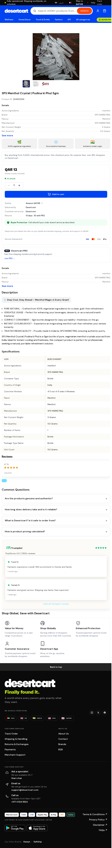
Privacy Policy (98, 819)
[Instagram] (91, 712)
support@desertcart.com (24, 790)
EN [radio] (56, 3)
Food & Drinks (43, 19)
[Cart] (104, 10)
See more (7, 135)
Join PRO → (9, 258)
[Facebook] (104, 712)
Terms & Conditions (95, 814)
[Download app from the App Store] (37, 828)
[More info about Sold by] (42, 203)
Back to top (56, 667)
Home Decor (25, 19)
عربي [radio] (61, 2)
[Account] (98, 10)
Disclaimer (100, 824)
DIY (69, 19)
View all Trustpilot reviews (56, 604)
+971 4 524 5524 (19, 801)
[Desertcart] (16, 11)
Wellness (9, 19)
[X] (98, 712)
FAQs (103, 830)
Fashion (58, 19)
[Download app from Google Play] (15, 828)
